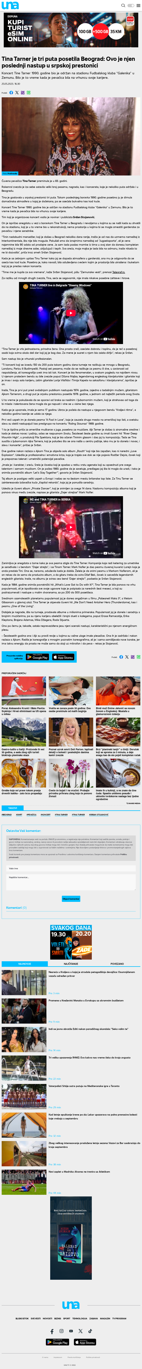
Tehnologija (79, 1318)
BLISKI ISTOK (22, 1318)
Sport (66, 1318)
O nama (45, 1357)
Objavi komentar (71, 898)
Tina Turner (79, 814)
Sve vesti (36, 1318)
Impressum (58, 1357)
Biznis (57, 1318)
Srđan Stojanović (99, 814)
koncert (46, 814)
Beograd (7, 814)
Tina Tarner (62, 814)
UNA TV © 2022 (70, 1365)
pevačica (32, 814)
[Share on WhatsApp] (28, 92)
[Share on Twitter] (17, 92)
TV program (119, 1318)
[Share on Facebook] (11, 92)
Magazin (105, 1318)
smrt (19, 814)
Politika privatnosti (93, 1357)
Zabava (93, 1318)
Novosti (47, 1318)
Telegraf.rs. (118, 272)
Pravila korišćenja (74, 1357)
